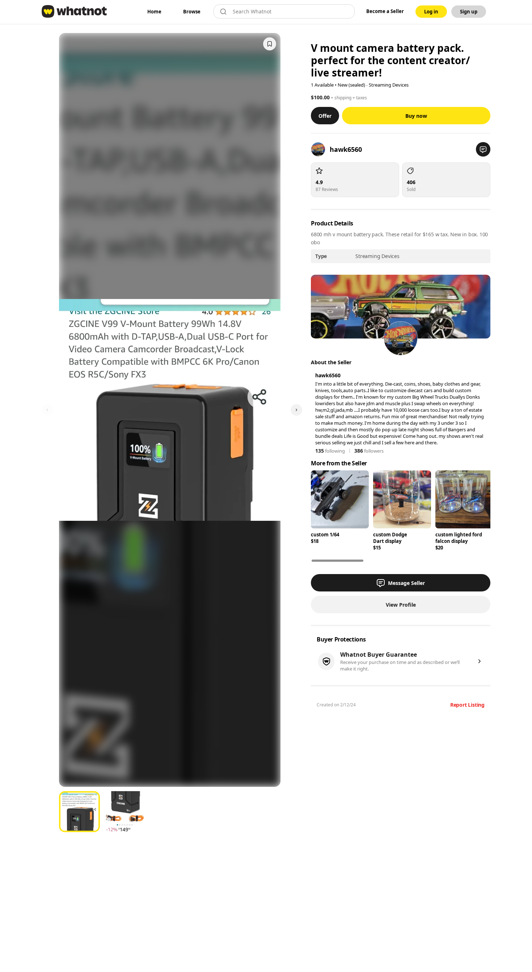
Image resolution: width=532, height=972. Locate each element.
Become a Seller (385, 11)
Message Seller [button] (406, 583)
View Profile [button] (401, 604)
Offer (325, 115)
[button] (483, 149)
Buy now (416, 115)
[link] (154, 11)
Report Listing (467, 704)
